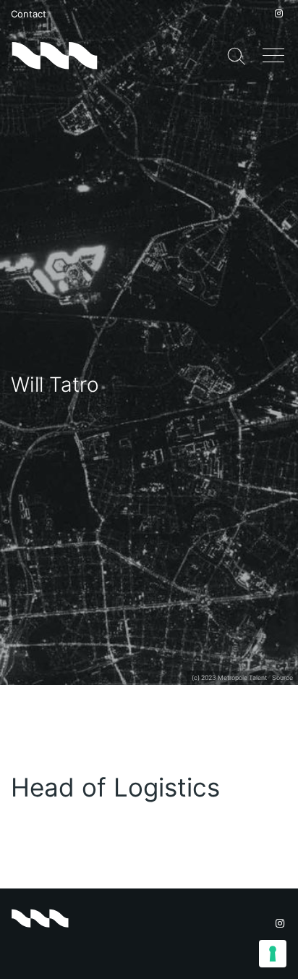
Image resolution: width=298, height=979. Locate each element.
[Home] (54, 55)
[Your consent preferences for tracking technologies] (272, 953)
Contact (28, 14)
